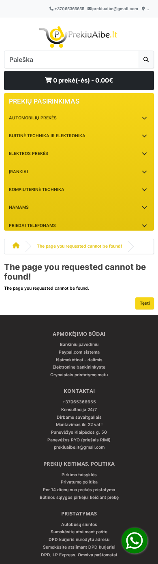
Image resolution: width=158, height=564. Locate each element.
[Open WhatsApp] (134, 540)
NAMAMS (19, 207)
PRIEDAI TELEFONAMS (32, 225)
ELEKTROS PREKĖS (28, 153)
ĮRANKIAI (18, 171)
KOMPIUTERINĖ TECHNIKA (36, 189)
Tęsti (145, 303)
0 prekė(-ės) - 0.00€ (82, 80)
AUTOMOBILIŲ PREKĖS (33, 118)
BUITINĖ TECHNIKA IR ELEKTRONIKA (47, 135)
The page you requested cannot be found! (79, 246)
